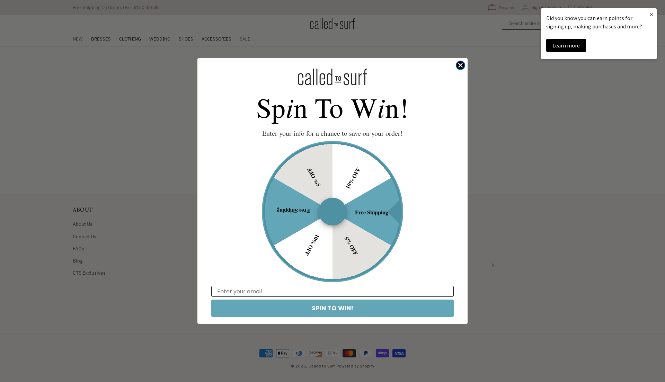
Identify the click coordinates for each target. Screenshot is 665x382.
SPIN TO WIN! (332, 308)
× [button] (651, 14)
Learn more (566, 45)
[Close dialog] (460, 65)
